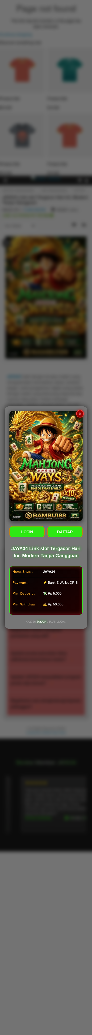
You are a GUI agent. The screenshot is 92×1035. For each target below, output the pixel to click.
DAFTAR (65, 532)
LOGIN (27, 532)
